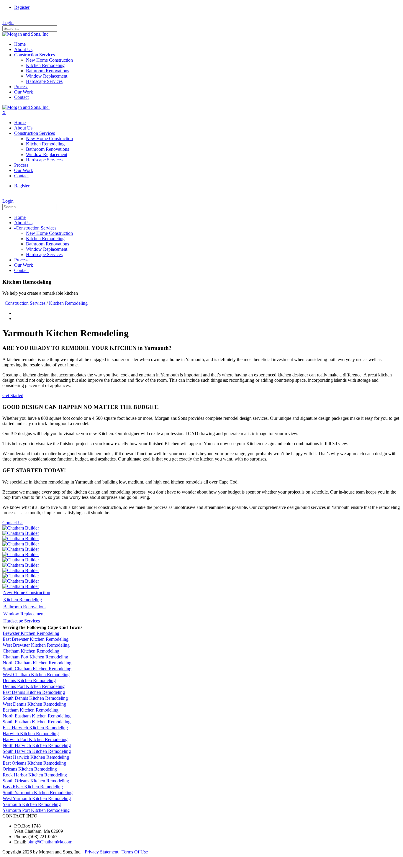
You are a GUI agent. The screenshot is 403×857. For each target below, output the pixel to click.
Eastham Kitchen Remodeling (30, 709)
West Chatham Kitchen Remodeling (36, 674)
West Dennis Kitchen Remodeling (34, 704)
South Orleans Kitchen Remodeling (36, 780)
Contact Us (12, 522)
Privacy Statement (101, 851)
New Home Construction (26, 592)
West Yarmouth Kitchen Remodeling (37, 798)
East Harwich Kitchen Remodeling (35, 727)
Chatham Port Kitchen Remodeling (35, 656)
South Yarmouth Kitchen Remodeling (38, 792)
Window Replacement (24, 613)
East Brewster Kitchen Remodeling (35, 639)
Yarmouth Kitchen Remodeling (32, 804)
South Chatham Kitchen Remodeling (37, 668)
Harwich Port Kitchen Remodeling (35, 739)
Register (22, 7)
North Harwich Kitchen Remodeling (37, 745)
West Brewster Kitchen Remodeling (36, 645)
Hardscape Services (21, 620)
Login (8, 22)
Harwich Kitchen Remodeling (31, 733)
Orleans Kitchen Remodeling (30, 768)
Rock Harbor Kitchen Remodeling (35, 774)
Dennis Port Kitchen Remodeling (34, 686)
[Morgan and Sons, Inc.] (26, 34)
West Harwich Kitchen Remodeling (36, 757)
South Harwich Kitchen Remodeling (37, 751)
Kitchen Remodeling (22, 599)
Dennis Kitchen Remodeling (29, 680)
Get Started (12, 395)
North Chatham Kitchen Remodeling (37, 662)
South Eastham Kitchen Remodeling (37, 721)
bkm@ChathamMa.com (49, 841)
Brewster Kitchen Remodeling (31, 633)
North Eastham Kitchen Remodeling (37, 715)
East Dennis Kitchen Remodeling (34, 692)
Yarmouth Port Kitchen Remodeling (36, 810)
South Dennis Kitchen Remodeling (35, 698)
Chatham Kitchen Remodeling (31, 650)
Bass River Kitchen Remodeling (33, 786)
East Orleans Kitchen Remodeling (34, 763)
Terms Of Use (135, 851)
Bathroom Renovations (24, 606)
